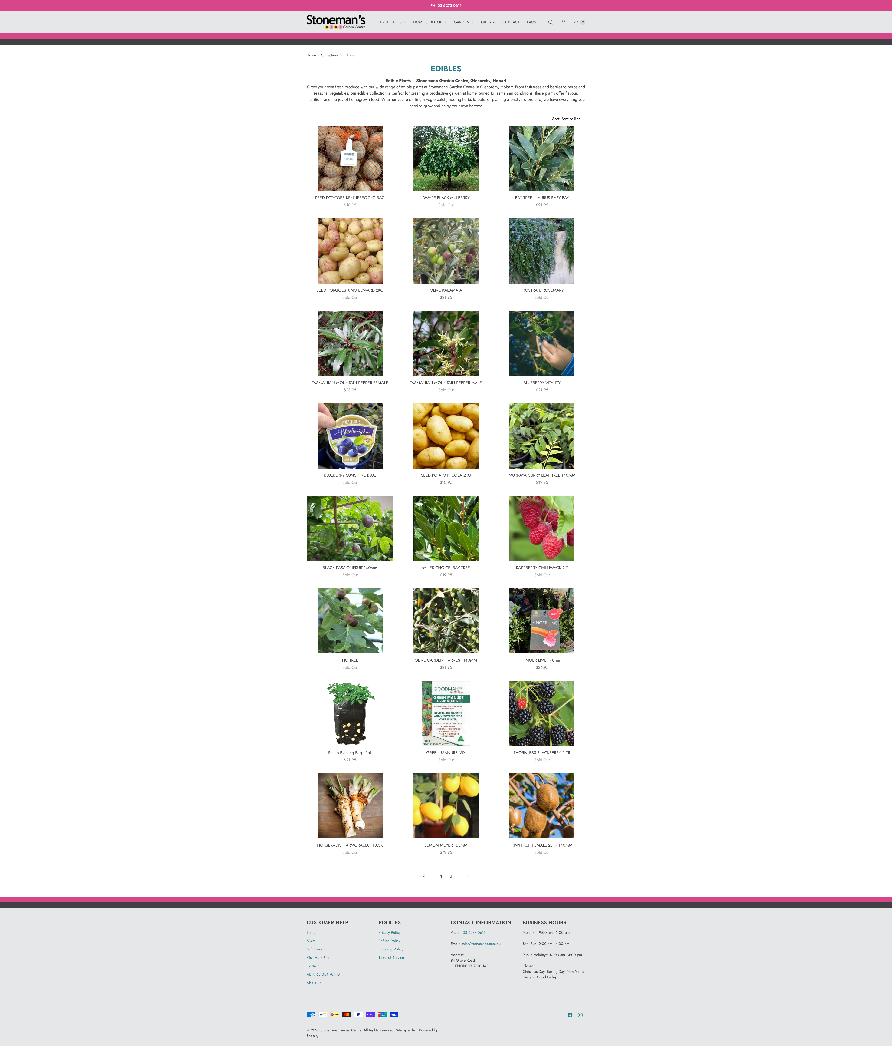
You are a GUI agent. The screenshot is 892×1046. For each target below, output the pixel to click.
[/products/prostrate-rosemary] (541, 251)
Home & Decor (427, 22)
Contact (510, 22)
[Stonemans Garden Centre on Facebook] (570, 1015)
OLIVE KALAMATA (446, 290)
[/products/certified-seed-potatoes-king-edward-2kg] (350, 251)
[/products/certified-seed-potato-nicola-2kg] (446, 436)
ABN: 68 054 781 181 (324, 974)
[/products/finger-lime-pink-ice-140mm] (541, 620)
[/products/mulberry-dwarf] (446, 158)
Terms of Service (391, 957)
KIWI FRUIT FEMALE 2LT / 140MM (542, 845)
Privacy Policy (389, 932)
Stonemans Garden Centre (341, 1030)
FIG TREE (350, 660)
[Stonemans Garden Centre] (336, 22)
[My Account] (563, 22)
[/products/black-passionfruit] (350, 528)
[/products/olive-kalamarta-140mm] (446, 251)
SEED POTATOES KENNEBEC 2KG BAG (350, 198)
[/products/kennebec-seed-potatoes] (350, 158)
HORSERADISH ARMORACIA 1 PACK (350, 845)
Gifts (486, 22)
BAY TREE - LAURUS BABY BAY (542, 198)
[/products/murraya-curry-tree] (541, 436)
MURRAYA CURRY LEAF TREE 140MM (542, 475)
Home (311, 55)
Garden (461, 22)
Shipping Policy (391, 949)
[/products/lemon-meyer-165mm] (446, 805)
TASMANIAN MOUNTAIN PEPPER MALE (446, 383)
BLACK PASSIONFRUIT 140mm (350, 568)
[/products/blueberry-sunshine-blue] (350, 436)
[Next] (468, 876)
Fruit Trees (391, 22)
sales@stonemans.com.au (481, 943)
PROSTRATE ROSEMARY (542, 290)
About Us (314, 982)
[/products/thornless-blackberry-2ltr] (541, 713)
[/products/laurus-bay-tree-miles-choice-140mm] (446, 528)
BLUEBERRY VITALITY (542, 383)
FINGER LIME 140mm (542, 660)
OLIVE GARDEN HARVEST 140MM (446, 660)
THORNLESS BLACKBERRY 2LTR (542, 753)
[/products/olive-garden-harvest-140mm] (446, 620)
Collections (329, 55)
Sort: (566, 119)
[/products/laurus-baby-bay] (541, 158)
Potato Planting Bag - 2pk (350, 753)
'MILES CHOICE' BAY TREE (446, 568)
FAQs (531, 22)
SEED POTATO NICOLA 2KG (446, 475)
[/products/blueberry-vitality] (541, 343)
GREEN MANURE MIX (446, 753)
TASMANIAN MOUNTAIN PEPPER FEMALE (350, 383)
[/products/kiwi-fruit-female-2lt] (541, 805)
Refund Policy (389, 941)
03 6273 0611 (450, 5)
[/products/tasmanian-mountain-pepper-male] (446, 343)
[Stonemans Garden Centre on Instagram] (580, 1015)
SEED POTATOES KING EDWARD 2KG (350, 290)
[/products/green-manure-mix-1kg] (446, 713)
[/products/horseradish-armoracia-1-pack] (350, 805)
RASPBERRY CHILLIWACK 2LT (542, 568)
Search (312, 932)
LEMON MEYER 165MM (446, 845)
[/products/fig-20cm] (350, 620)
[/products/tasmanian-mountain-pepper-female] (350, 343)
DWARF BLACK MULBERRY (446, 198)
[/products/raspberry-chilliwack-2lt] (541, 528)
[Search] (550, 22)
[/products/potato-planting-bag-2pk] (350, 713)
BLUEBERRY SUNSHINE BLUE (350, 475)
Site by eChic (406, 1030)
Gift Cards (315, 949)
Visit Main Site (318, 957)
